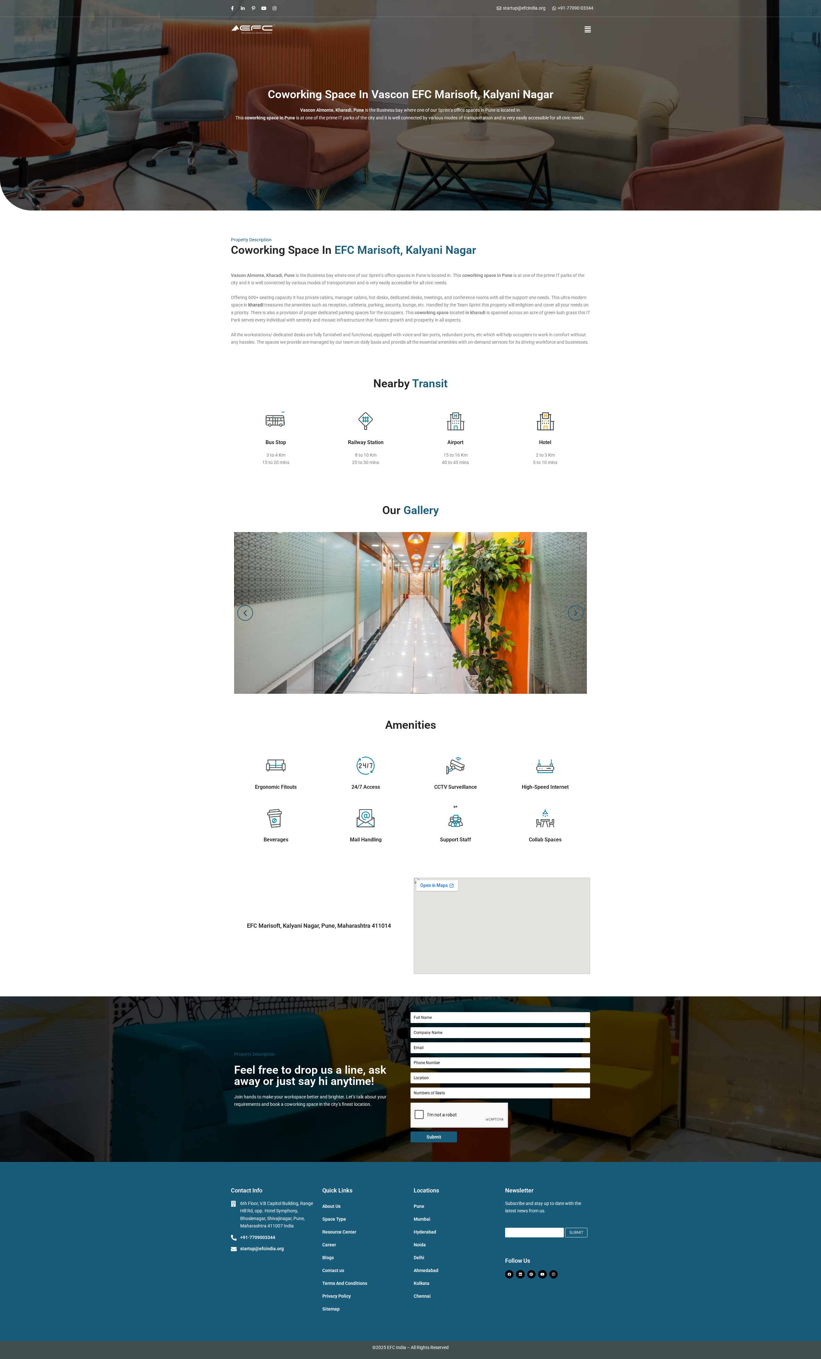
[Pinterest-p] (253, 8)
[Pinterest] (531, 1274)
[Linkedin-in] (242, 8)
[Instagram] (274, 8)
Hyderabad (425, 1231)
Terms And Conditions (344, 1283)
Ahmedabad (426, 1270)
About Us (331, 1206)
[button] (584, 29)
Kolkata (421, 1283)
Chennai (422, 1296)
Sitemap (331, 1309)
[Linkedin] (520, 1274)
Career (329, 1244)
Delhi (419, 1257)
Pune (419, 1206)
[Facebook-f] (232, 8)
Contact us (333, 1270)
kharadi (255, 304)
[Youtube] (263, 8)
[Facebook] (509, 1274)
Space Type (334, 1219)
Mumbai (422, 1219)
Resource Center (339, 1231)
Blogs (328, 1257)
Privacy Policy (336, 1296)
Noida (420, 1244)
